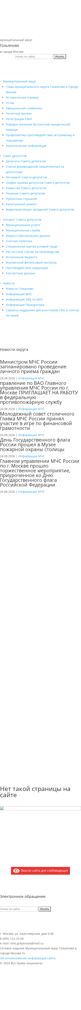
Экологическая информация (26, 146)
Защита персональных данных (28, 236)
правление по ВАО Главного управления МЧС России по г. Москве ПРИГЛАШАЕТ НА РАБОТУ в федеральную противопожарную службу (39, 392)
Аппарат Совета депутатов (22, 220)
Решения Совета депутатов (25, 193)
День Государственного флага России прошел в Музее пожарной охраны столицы (35, 444)
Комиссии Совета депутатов (26, 188)
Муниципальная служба (23, 230)
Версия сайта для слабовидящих (44, 870)
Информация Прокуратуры (25, 305)
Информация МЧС (19, 294)
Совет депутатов (15, 156)
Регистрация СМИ (19, 119)
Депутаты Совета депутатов (26, 161)
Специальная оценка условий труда (32, 246)
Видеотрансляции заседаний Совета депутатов (40, 209)
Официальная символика (24, 108)
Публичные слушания (21, 199)
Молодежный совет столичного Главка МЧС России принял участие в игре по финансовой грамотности (37, 420)
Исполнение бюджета (21, 257)
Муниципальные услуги (23, 225)
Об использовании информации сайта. (28, 958)
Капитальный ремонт (21, 204)
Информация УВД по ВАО (24, 299)
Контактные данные (20, 273)
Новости (9, 283)
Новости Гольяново (19, 289)
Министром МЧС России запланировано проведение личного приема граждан (33, 366)
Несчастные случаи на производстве (32, 252)
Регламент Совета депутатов (26, 177)
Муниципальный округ (19, 81)
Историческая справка (22, 97)
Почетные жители (19, 113)
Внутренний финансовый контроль (31, 262)
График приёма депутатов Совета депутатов (38, 183)
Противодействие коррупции (27, 268)
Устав (10, 103)
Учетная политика (19, 241)
